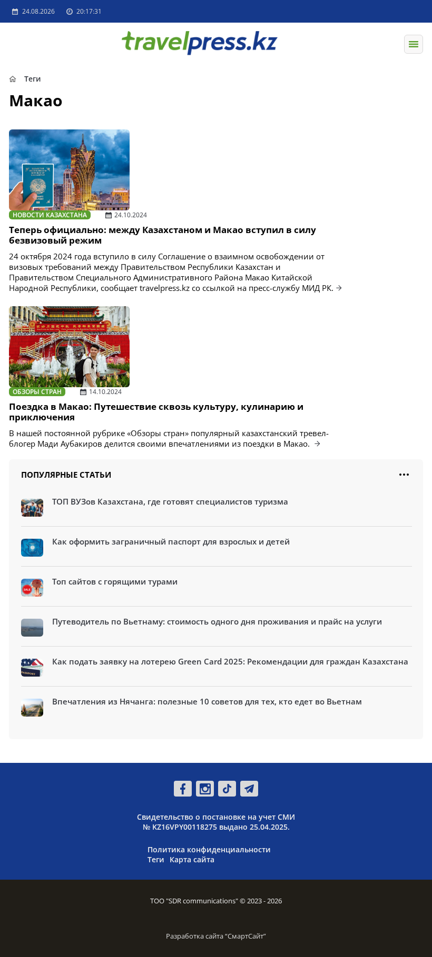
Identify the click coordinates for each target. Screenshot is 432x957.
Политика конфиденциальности (209, 849)
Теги (156, 859)
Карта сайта (192, 859)
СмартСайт (245, 936)
